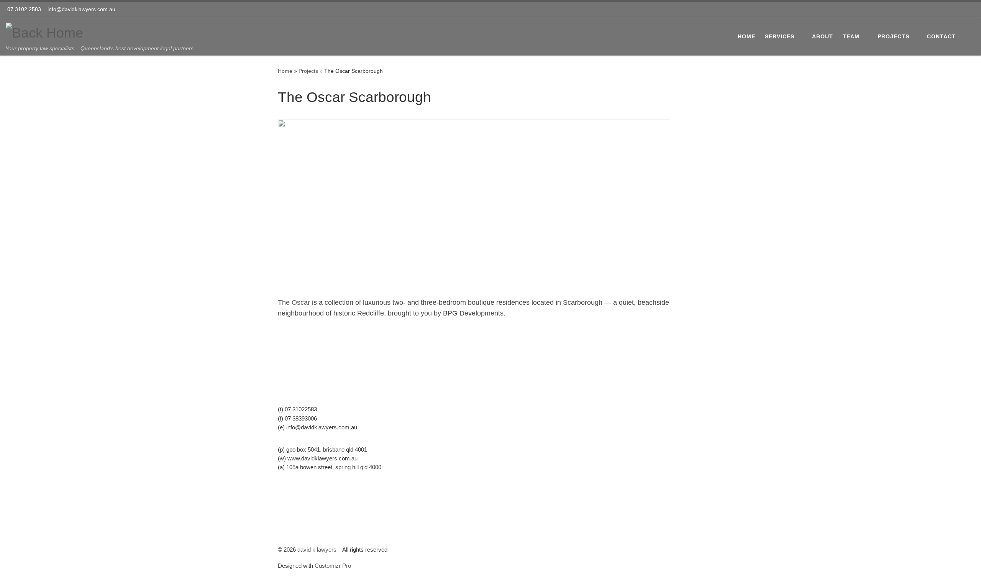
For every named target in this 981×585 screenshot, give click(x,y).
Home (285, 71)
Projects (308, 71)
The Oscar (294, 302)
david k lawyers (316, 549)
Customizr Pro (333, 565)
